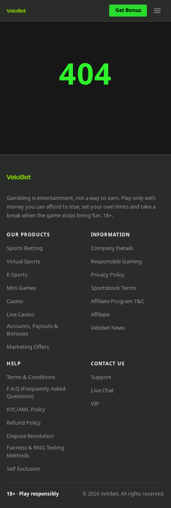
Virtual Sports (23, 261)
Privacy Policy (108, 274)
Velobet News (108, 327)
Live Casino (20, 314)
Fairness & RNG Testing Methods (35, 451)
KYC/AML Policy (26, 409)
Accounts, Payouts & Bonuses (32, 329)
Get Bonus (128, 10)
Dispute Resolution (30, 436)
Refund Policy (24, 422)
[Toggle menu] (157, 11)
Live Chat (102, 390)
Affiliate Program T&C (117, 301)
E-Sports (17, 274)
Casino (15, 301)
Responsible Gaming (116, 261)
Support (101, 377)
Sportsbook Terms (113, 288)
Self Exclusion (23, 468)
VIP (95, 403)
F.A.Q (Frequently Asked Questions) (36, 392)
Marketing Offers (28, 346)
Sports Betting (25, 248)
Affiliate (100, 314)
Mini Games (21, 288)
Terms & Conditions (31, 377)
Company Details (112, 248)
